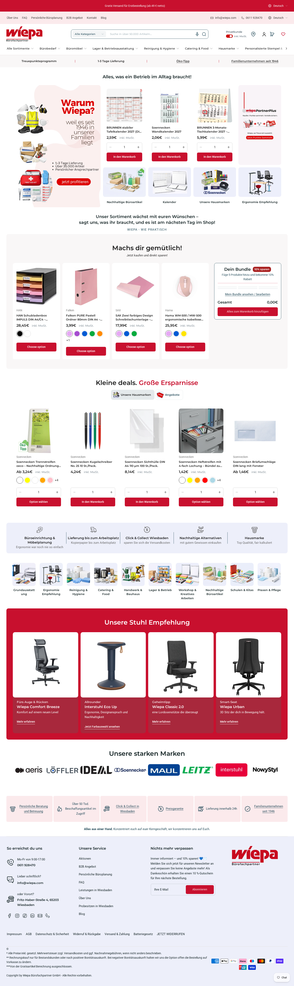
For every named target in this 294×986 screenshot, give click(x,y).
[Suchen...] (204, 34)
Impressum (14, 934)
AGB (29, 934)
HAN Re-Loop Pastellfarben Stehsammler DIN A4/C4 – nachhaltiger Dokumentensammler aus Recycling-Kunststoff (153, 317)
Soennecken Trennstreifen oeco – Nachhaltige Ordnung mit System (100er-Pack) (37, 464)
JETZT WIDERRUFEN (171, 934)
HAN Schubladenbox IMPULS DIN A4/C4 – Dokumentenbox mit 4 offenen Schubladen (199, 317)
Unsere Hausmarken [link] (215, 202)
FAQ (24, 17)
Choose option (54, 351)
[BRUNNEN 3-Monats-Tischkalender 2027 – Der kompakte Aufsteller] (215, 105)
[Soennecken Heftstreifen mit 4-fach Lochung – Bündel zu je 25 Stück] (201, 431)
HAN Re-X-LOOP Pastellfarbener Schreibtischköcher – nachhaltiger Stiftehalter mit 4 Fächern (101, 317)
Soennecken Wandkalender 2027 (166, 129)
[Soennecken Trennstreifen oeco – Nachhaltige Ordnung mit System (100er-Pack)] (38, 431)
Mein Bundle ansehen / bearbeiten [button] (247, 294)
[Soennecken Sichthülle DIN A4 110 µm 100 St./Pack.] (147, 431)
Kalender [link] (169, 202)
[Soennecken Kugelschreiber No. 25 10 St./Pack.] (93, 431)
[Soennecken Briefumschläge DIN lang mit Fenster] (255, 431)
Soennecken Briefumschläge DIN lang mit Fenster (254, 464)
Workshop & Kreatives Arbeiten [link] (187, 594)
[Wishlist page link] (283, 34)
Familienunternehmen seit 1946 (254, 61)
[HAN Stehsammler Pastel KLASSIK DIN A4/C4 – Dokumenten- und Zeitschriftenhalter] (54, 287)
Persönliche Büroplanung (46, 17)
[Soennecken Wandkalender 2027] (169, 105)
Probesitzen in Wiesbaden (96, 906)
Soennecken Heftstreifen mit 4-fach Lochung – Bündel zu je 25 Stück (200, 464)
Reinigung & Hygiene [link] (78, 592)
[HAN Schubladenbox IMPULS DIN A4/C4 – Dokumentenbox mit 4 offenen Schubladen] (203, 287)
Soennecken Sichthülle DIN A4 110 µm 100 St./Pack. (145, 464)
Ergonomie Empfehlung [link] (260, 202)
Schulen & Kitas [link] (242, 590)
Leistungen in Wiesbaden (95, 890)
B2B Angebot (74, 17)
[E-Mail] (40, 915)
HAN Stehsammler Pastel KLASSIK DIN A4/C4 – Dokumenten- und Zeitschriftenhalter (52, 317)
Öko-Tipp (183, 61)
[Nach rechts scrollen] (284, 47)
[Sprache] (197, 34)
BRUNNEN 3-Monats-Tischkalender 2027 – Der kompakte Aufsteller (212, 130)
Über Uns (12, 17)
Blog (103, 17)
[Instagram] (17, 915)
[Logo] (24, 34)
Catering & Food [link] (106, 592)
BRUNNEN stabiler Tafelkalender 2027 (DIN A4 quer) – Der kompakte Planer (124, 130)
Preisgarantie (174, 808)
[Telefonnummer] (47, 915)
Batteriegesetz (143, 934)
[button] (278, 6)
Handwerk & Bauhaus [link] (133, 592)
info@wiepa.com (30, 883)
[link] (22, 48)
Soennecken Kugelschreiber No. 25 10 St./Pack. (91, 464)
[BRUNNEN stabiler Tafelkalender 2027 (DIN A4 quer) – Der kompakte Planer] (124, 105)
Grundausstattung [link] (24, 592)
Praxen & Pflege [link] (269, 590)
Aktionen (85, 858)
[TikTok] (24, 915)
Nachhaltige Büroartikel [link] (124, 202)
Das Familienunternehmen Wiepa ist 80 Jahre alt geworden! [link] (135, 5)
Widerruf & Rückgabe (87, 934)
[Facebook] (9, 915)
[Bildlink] (24, 582)
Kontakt (92, 17)
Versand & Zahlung (117, 934)
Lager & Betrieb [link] (160, 590)
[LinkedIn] (32, 915)
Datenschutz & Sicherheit (52, 934)
